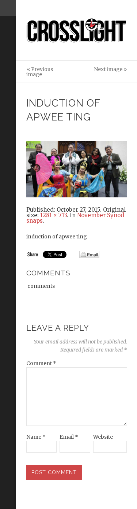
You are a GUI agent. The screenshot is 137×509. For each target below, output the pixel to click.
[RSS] (8, 46)
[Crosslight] (76, 30)
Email (69, 437)
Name (36, 437)
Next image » (110, 69)
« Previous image (39, 72)
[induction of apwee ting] (76, 168)
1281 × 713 (53, 215)
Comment (41, 363)
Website (103, 437)
